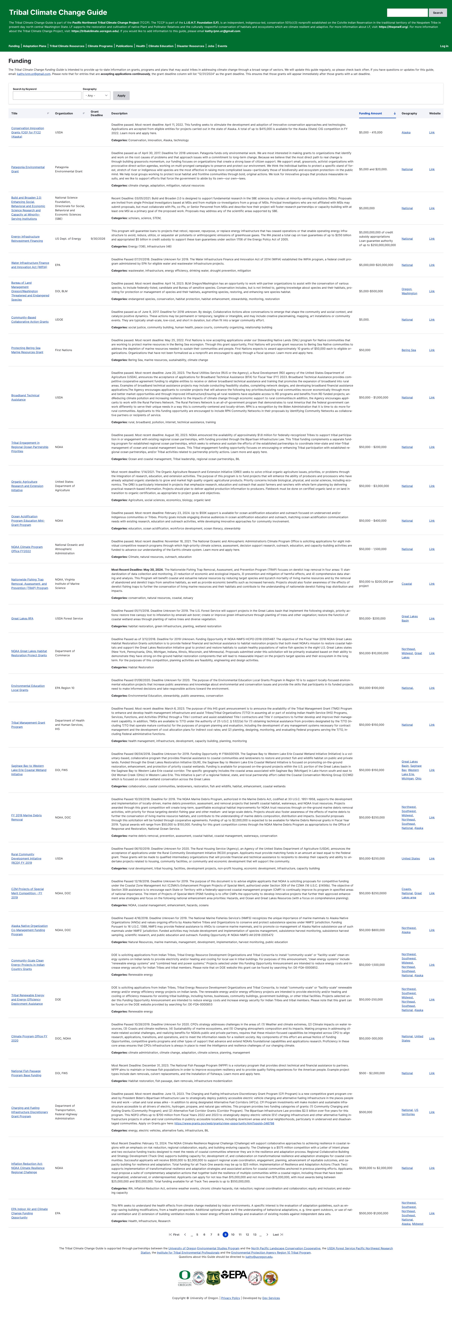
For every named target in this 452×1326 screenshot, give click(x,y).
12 (248, 1235)
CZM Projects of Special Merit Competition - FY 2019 (27, 893)
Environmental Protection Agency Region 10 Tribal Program (271, 1252)
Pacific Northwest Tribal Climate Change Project (105, 22)
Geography (90, 88)
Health (140, 46)
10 (233, 1235)
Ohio (418, 778)
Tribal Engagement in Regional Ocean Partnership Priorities (29, 447)
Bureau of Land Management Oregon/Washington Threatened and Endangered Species (30, 291)
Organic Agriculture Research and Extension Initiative (27, 486)
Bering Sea (409, 350)
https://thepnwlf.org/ (393, 27)
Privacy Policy (230, 1298)
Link (432, 132)
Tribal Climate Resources (67, 46)
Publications (124, 46)
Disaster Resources (190, 46)
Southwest (409, 811)
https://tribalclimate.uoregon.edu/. (96, 31)
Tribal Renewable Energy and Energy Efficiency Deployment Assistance (27, 999)
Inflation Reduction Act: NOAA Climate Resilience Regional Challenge (27, 1168)
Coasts (406, 889)
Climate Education (161, 46)
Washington (409, 293)
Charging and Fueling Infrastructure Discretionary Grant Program (29, 1112)
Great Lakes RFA (22, 618)
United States (411, 858)
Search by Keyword (25, 88)
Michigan (408, 778)
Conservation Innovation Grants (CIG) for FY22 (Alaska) (27, 132)
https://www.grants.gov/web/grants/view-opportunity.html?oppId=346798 (224, 1123)
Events (222, 46)
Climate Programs (100, 46)
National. (408, 688)
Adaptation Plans (34, 46)
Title (14, 113)
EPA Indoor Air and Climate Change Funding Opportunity (29, 1213)
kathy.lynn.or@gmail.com (33, 74)
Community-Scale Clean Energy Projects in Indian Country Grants (27, 965)
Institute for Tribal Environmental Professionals (188, 1252)
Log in (444, 46)
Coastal (407, 583)
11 (241, 1235)
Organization (64, 113)
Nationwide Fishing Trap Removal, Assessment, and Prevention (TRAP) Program (29, 584)
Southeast (408, 823)
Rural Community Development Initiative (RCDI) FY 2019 (26, 858)
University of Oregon (182, 1248)
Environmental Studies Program (218, 1248)
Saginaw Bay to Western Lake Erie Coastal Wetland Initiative (28, 770)
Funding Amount (377, 114)
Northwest (409, 807)
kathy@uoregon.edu (259, 1257)
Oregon (407, 289)
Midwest (407, 653)
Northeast (408, 649)
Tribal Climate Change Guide (58, 12)
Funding (14, 46)
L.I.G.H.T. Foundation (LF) (201, 22)
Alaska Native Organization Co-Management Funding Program (29, 930)
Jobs (211, 46)
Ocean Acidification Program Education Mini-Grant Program (28, 521)
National (407, 169)
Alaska (406, 132)
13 (255, 1235)
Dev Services (271, 1298)
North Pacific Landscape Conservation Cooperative (285, 1248)
